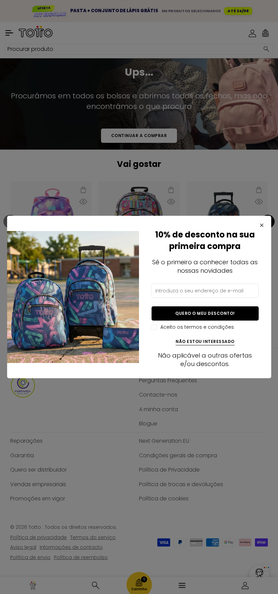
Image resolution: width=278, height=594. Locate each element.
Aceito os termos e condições (197, 327)
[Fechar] (262, 225)
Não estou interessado (205, 341)
